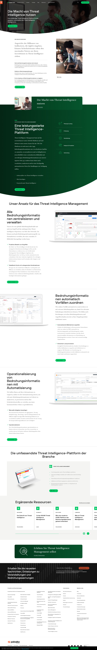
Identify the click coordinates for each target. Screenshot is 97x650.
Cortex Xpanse (39, 619)
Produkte (27, 2)
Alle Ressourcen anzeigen (84, 502)
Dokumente (31, 645)
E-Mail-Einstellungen (80, 602)
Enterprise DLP (23, 620)
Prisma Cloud (39, 606)
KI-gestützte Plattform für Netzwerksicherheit (16, 591)
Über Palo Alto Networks (67, 591)
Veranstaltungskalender (81, 600)
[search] (78, 2)
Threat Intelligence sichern (52, 631)
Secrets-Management (52, 609)
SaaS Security (10, 623)
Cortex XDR (39, 615)
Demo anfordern (85, 2)
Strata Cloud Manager (24, 601)
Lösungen (33, 2)
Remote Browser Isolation (25, 629)
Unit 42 (78, 615)
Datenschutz (10, 645)
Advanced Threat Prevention (13, 605)
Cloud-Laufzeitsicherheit (41, 604)
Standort (64, 604)
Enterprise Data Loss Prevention (13, 614)
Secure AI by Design (11, 594)
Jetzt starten (11, 26)
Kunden (64, 600)
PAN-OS (22, 605)
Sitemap (78, 611)
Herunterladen (11, 439)
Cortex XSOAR (39, 617)
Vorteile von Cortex (20, 2)
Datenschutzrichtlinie (76, 571)
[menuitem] (12, 2)
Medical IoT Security (11, 618)
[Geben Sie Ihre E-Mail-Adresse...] (66, 568)
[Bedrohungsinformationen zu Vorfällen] (24, 312)
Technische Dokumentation (82, 613)
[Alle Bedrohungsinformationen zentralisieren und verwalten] (72, 228)
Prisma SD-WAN (23, 627)
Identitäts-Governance (52, 602)
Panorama (22, 607)
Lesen (37, 526)
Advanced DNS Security (12, 612)
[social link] (69, 646)
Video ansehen (19, 87)
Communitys (79, 593)
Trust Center (16, 645)
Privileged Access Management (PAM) (54, 594)
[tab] (37, 534)
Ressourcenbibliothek (81, 595)
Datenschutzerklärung (25, 648)
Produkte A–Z (79, 604)
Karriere (64, 593)
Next (88, 533)
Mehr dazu (53, 490)
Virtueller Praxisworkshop (39, 555)
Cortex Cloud (39, 596)
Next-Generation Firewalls (25, 594)
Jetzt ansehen (40, 107)
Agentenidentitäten (51, 607)
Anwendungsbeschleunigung (25, 615)
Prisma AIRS (10, 596)
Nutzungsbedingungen (23, 645)
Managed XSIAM (39, 625)
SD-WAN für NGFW (24, 603)
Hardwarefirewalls (24, 596)
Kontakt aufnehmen (51, 2)
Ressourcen (44, 2)
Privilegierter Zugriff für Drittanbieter (54, 617)
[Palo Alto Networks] (11, 2)
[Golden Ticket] (72, 390)
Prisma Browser (23, 625)
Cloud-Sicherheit (40, 594)
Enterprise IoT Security (12, 616)
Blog (38, 2)
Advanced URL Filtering (12, 607)
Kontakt (64, 595)
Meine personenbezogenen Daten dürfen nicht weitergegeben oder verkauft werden (83, 619)
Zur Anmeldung (83, 568)
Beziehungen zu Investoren (67, 602)
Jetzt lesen (77, 526)
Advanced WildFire (11, 609)
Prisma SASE (23, 613)
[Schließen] (95, 648)
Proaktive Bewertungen (52, 623)
